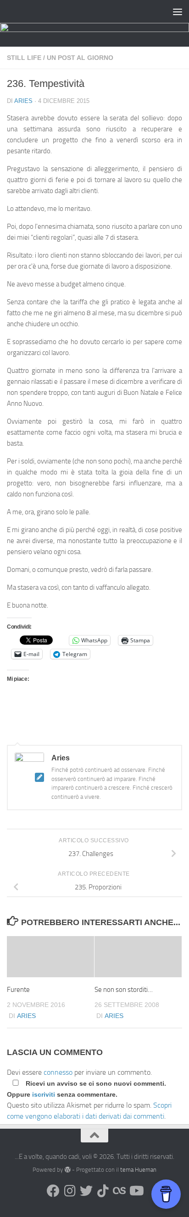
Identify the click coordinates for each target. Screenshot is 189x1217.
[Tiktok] (102, 1191)
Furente (18, 989)
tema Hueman (138, 1169)
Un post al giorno (80, 57)
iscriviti (43, 1094)
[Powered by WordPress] (67, 1170)
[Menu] (177, 11)
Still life (24, 57)
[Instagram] (69, 1191)
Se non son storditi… (123, 989)
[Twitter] (86, 1191)
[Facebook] (53, 1191)
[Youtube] (135, 1191)
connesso (58, 1072)
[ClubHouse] (119, 1191)
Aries (23, 100)
